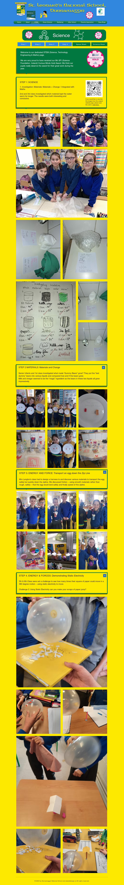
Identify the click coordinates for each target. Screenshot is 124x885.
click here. (96, 105)
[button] (27, 22)
